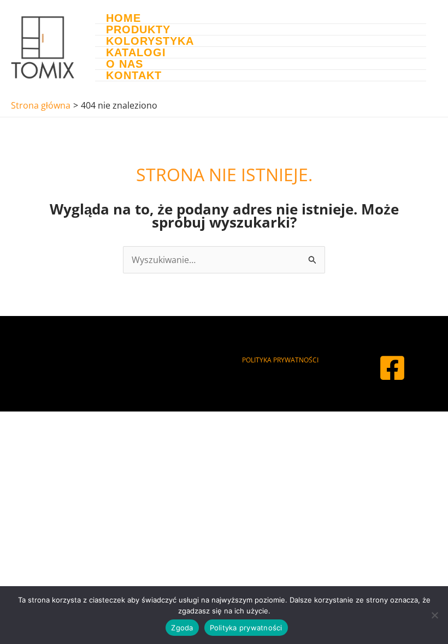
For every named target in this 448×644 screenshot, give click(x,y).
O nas (124, 64)
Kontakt (134, 75)
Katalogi (136, 52)
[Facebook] (392, 367)
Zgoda (182, 627)
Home (123, 18)
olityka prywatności (282, 360)
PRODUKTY (138, 29)
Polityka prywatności (246, 627)
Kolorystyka (150, 41)
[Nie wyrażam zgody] (434, 615)
